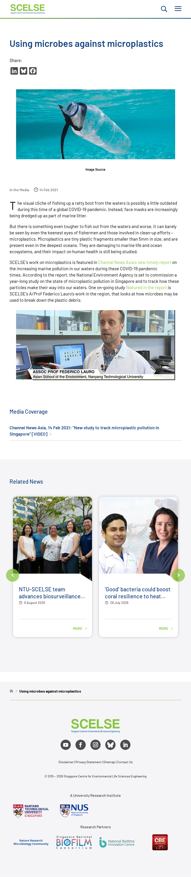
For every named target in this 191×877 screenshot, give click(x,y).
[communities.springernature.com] (31, 842)
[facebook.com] (80, 745)
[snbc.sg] (74, 842)
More (78, 628)
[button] (12, 575)
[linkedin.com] (125, 745)
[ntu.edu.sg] (31, 810)
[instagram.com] (95, 745)
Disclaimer (66, 762)
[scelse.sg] (27, 8)
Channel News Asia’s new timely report (134, 262)
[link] (95, 731)
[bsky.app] (110, 745)
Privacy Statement (88, 762)
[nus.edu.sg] (74, 810)
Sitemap (109, 762)
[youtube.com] (66, 745)
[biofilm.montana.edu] (160, 842)
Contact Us (125, 762)
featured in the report (146, 287)
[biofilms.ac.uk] (117, 842)
